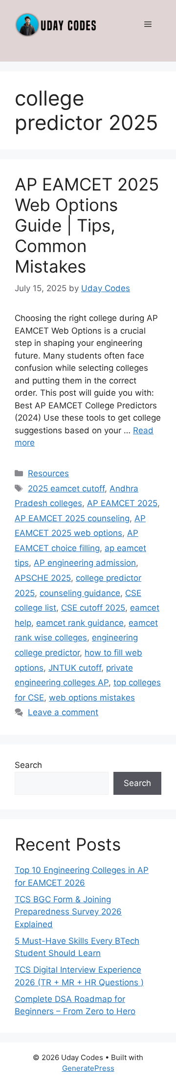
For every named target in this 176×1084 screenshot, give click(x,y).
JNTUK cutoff (74, 668)
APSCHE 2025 (43, 578)
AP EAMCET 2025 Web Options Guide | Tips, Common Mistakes (87, 225)
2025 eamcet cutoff (66, 488)
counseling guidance (80, 593)
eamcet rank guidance (80, 623)
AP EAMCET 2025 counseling (72, 518)
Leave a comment (63, 712)
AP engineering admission (85, 563)
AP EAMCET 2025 (122, 503)
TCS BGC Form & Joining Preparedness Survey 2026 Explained (68, 911)
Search (28, 765)
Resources (48, 473)
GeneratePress (88, 1068)
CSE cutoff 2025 (93, 608)
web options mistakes (92, 697)
